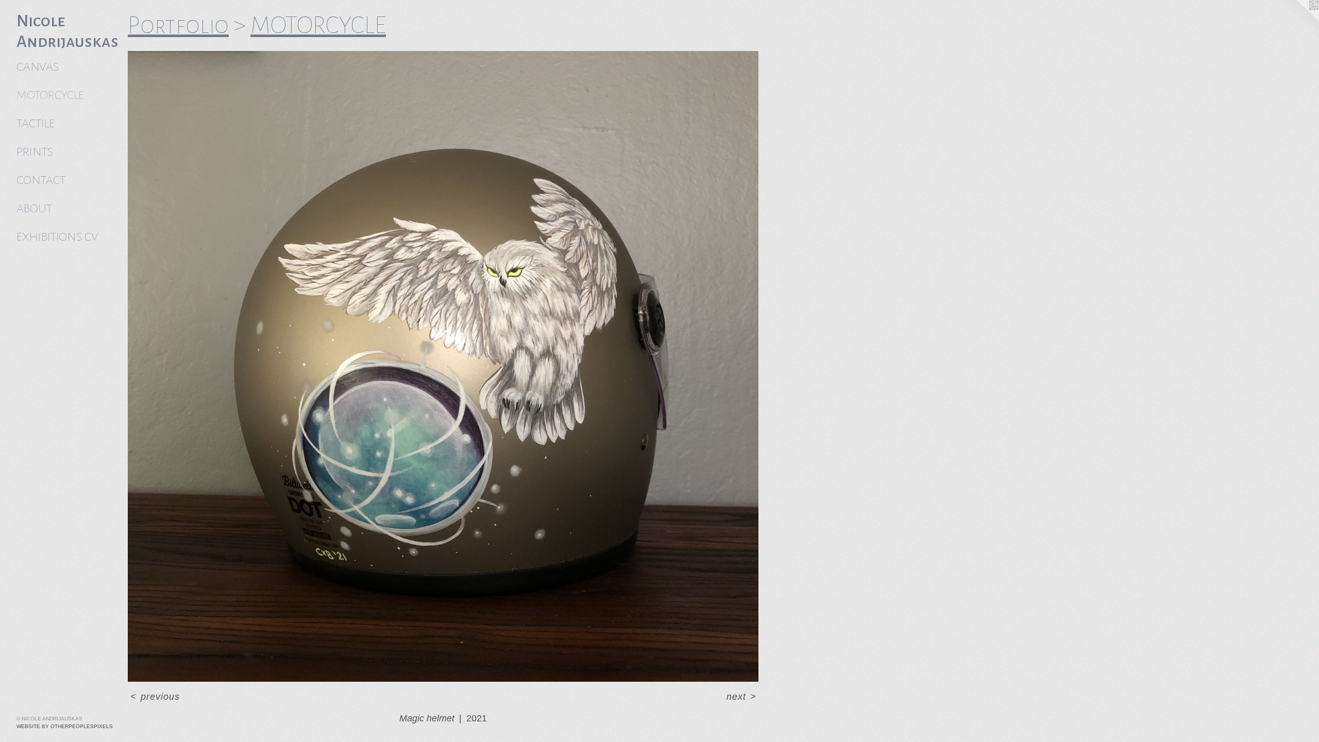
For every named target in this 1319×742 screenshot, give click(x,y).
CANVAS (37, 66)
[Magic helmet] (443, 366)
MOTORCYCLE (50, 95)
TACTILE (35, 123)
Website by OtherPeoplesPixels (64, 726)
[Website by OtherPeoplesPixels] (1298, 20)
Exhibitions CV (57, 236)
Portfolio (178, 25)
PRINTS (34, 151)
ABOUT (34, 208)
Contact (40, 180)
